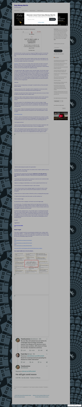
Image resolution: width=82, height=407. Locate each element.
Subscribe (52, 19)
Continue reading (41, 22)
